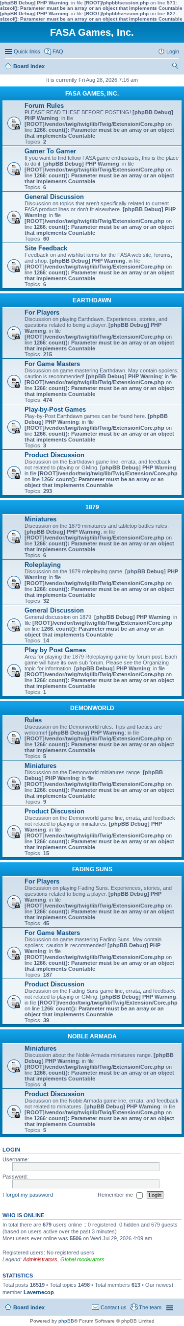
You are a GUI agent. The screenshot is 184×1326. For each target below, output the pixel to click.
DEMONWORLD (92, 708)
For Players (42, 312)
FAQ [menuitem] (58, 51)
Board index (29, 1307)
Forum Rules (44, 105)
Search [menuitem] (175, 67)
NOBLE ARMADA (92, 1036)
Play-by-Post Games (55, 409)
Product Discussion (54, 455)
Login (11, 1150)
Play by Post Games (55, 650)
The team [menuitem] (150, 1307)
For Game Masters (52, 364)
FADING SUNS (92, 869)
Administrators (40, 1259)
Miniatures (40, 519)
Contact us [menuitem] (114, 1307)
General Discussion (54, 196)
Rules (33, 720)
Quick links (27, 51)
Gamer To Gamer (50, 151)
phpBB (66, 1321)
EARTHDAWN (92, 300)
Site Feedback (46, 248)
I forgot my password (27, 1195)
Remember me (116, 1195)
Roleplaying (43, 564)
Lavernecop (39, 1292)
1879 (92, 507)
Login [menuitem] (172, 51)
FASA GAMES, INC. (92, 93)
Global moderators (82, 1259)
